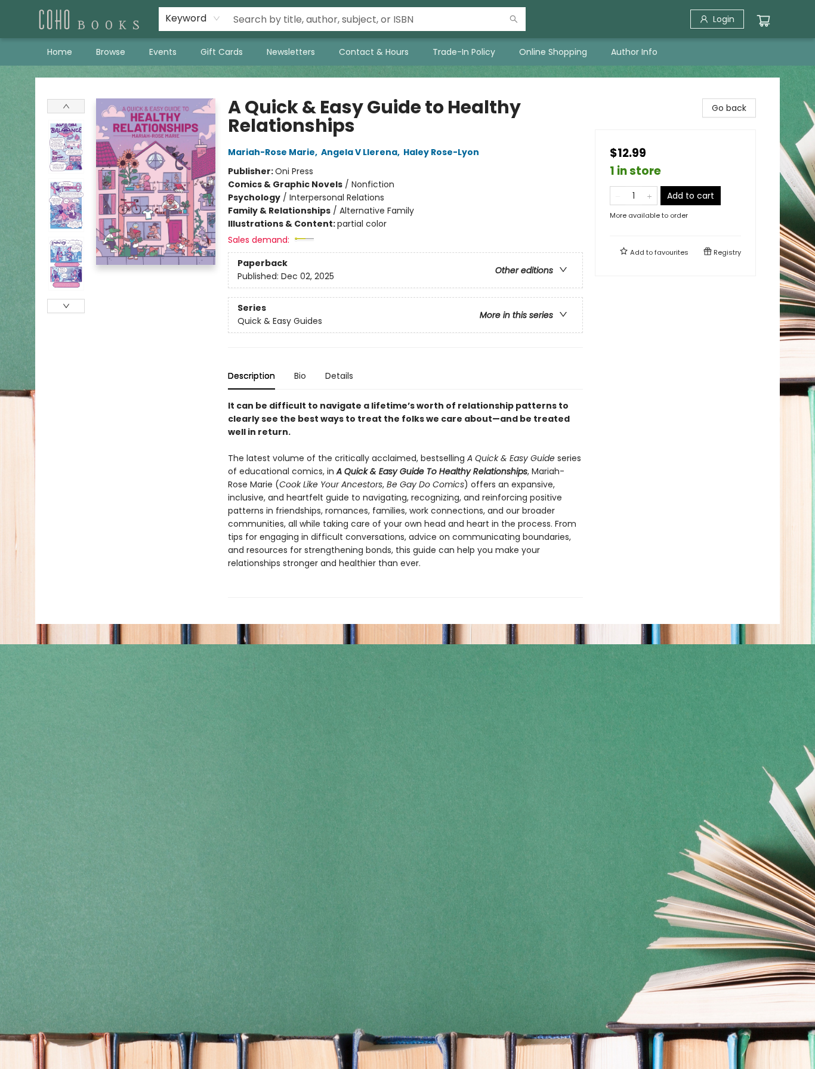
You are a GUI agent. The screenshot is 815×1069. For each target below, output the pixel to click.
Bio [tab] (300, 376)
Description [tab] (251, 376)
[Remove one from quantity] (617, 195)
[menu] (407, 52)
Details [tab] (339, 376)
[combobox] (193, 18)
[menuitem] (59, 52)
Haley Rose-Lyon (441, 152)
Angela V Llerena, (361, 152)
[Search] (514, 19)
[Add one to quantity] (649, 195)
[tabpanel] (405, 498)
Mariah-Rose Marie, (273, 152)
